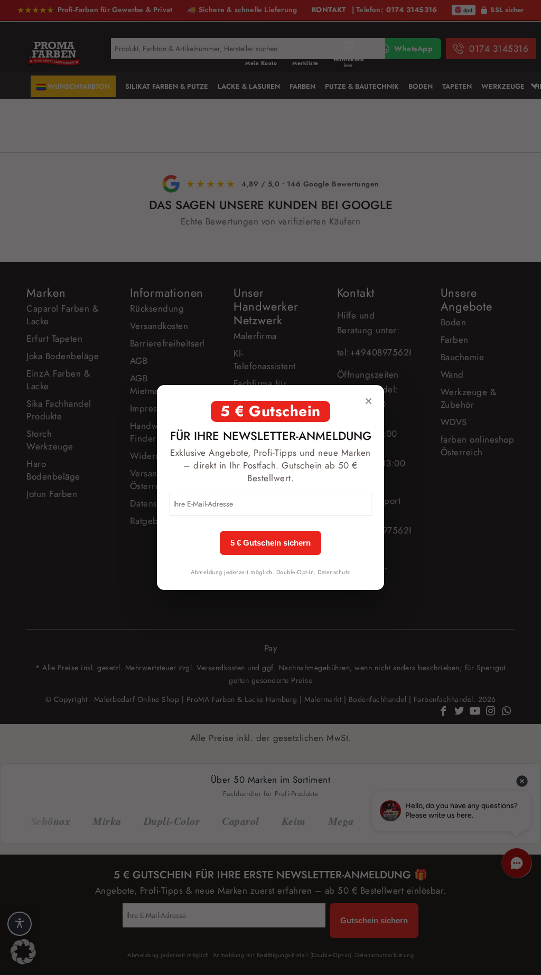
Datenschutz (334, 572)
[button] (23, 952)
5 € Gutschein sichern (270, 543)
